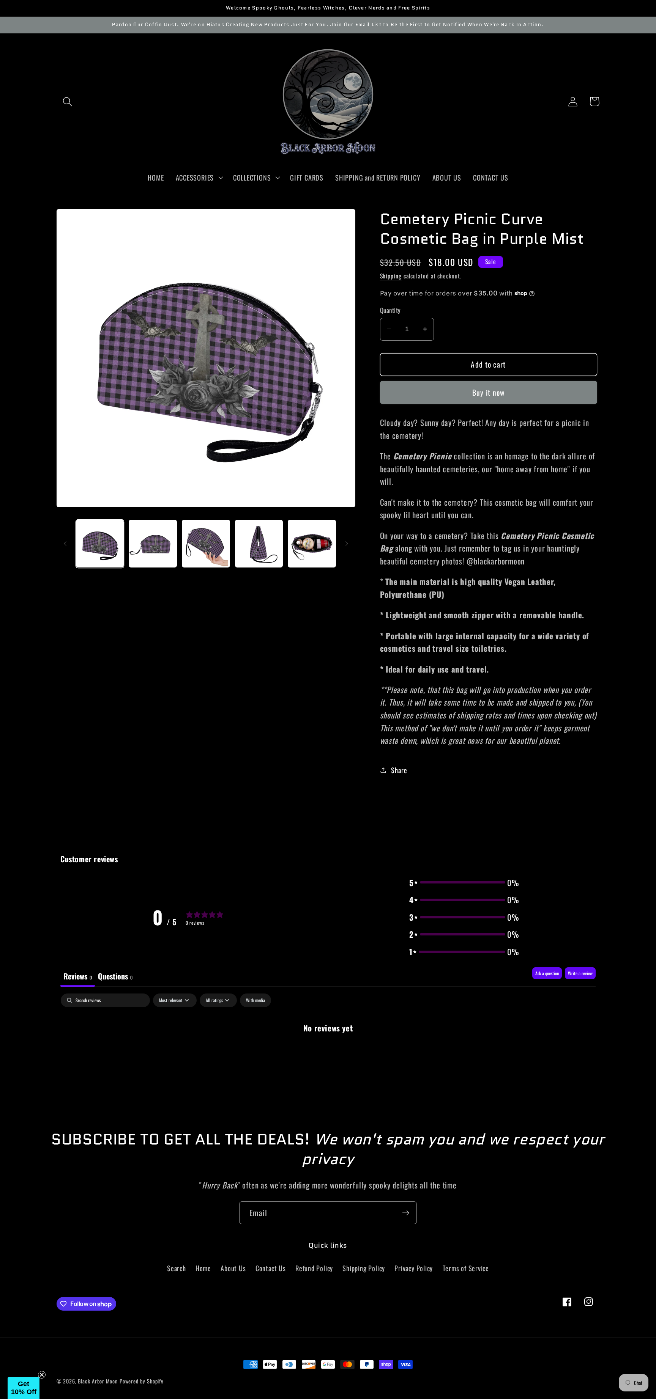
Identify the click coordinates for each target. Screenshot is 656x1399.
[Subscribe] (405, 1213)
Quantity (390, 310)
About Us (233, 1268)
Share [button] (399, 770)
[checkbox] (255, 1000)
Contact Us (270, 1268)
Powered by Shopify (142, 1381)
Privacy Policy (413, 1268)
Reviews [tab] (77, 976)
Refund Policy (314, 1268)
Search (176, 1268)
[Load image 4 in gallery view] (259, 544)
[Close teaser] (42, 1375)
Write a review (580, 973)
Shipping (391, 275)
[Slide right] (347, 543)
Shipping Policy (363, 1268)
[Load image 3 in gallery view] (206, 544)
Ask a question (547, 973)
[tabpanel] (328, 1052)
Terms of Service (466, 1268)
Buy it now (488, 392)
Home (203, 1268)
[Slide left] (65, 543)
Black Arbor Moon (98, 1381)
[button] (67, 101)
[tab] (115, 977)
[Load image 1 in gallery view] (100, 544)
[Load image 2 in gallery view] (153, 544)
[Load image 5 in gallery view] (312, 544)
